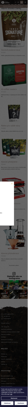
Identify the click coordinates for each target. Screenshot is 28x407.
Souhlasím (21, 403)
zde (11, 394)
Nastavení (14, 398)
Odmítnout (7, 403)
